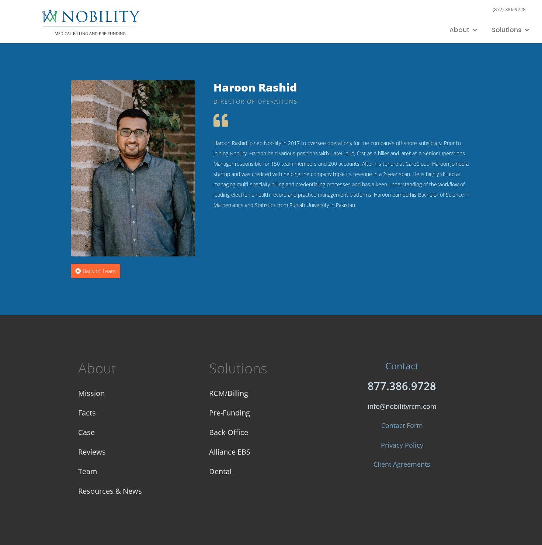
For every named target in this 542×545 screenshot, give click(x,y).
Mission (91, 393)
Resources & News (110, 491)
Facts (87, 413)
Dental (220, 471)
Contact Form (402, 425)
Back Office (228, 432)
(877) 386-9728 (509, 9)
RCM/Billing (228, 393)
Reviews (92, 452)
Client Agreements (402, 464)
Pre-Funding (229, 413)
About (459, 29)
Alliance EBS (229, 452)
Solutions (506, 29)
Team (87, 471)
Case (86, 432)
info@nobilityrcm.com (402, 406)
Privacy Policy (402, 445)
